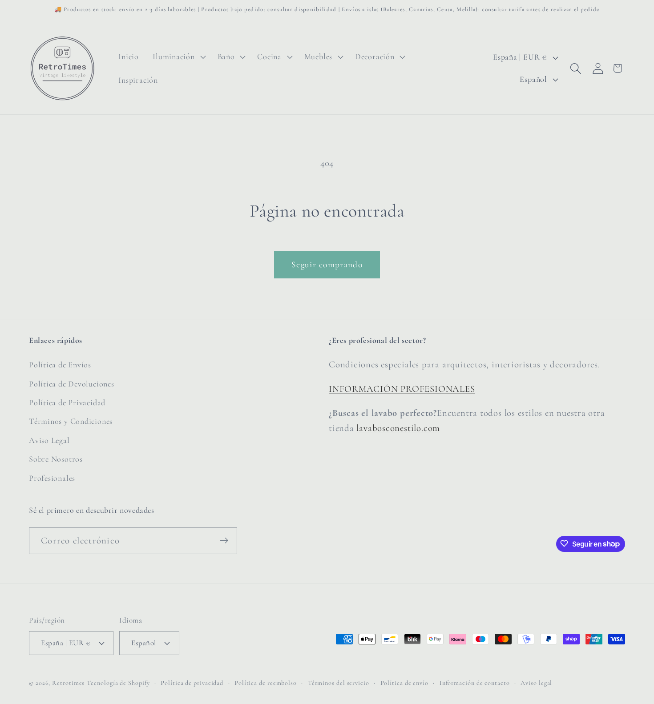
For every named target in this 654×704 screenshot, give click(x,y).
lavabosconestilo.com (398, 428)
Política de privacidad (192, 682)
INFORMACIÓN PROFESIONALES (402, 388)
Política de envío (404, 682)
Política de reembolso (265, 682)
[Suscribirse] (224, 540)
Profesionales (52, 478)
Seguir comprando (327, 264)
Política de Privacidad (67, 402)
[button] (178, 57)
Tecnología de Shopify (118, 682)
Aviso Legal (49, 440)
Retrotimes (68, 682)
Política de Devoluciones (71, 384)
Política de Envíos (60, 365)
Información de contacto (475, 682)
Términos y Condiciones (71, 421)
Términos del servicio (338, 682)
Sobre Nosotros (56, 459)
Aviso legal (536, 682)
